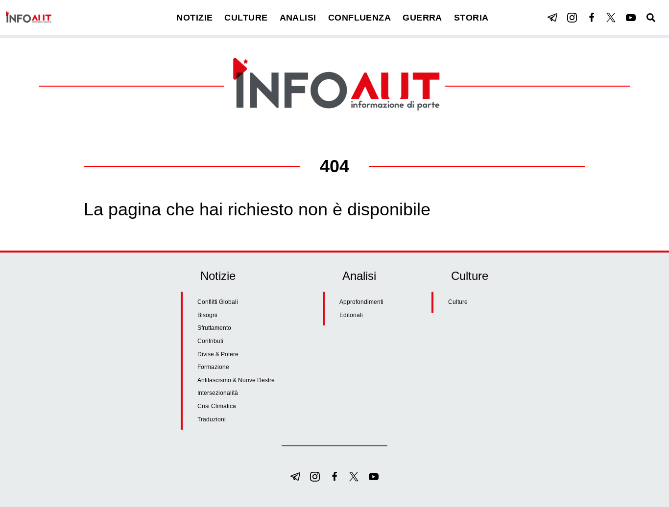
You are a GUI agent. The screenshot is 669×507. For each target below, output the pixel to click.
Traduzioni (211, 419)
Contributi (210, 341)
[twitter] (611, 17)
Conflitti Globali (217, 302)
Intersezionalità (217, 393)
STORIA (471, 18)
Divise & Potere (218, 354)
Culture (458, 302)
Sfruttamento (214, 327)
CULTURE (245, 18)
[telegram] (552, 17)
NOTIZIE (194, 18)
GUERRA (422, 18)
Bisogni (207, 315)
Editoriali (351, 315)
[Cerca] (651, 17)
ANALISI (298, 18)
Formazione (213, 367)
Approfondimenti (361, 302)
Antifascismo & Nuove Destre (236, 380)
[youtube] (631, 17)
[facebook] (591, 17)
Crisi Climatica (216, 406)
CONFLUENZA (359, 18)
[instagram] (572, 17)
